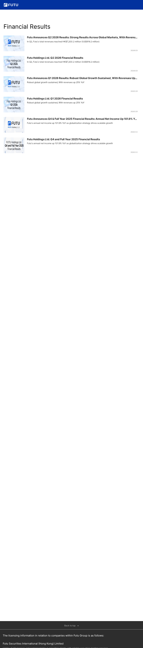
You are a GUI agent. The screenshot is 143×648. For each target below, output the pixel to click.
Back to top (70, 625)
